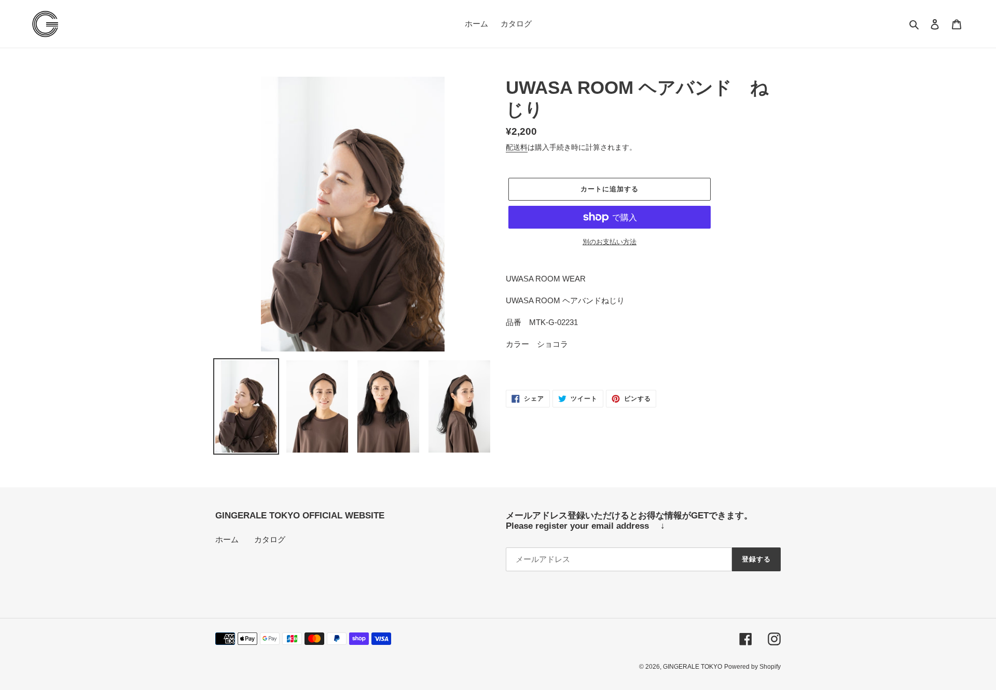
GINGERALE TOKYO (692, 666)
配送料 (517, 147)
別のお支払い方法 (610, 242)
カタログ (269, 539)
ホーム (227, 539)
